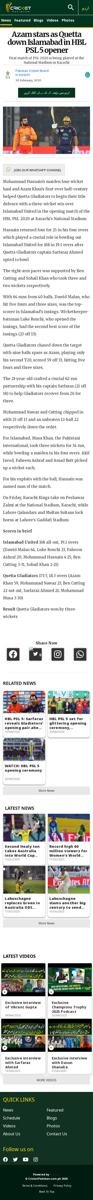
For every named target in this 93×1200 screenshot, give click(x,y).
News (6, 20)
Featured (22, 20)
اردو (85, 8)
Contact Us (57, 1134)
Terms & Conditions (34, 1185)
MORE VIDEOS (47, 1080)
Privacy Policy (62, 1185)
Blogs (38, 20)
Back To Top (46, 1191)
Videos (53, 20)
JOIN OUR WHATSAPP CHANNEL (37, 170)
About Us (11, 1134)
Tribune (55, 1174)
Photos (68, 20)
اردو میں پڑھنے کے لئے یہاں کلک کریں (46, 92)
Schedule (11, 1118)
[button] (34, 170)
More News (47, 791)
